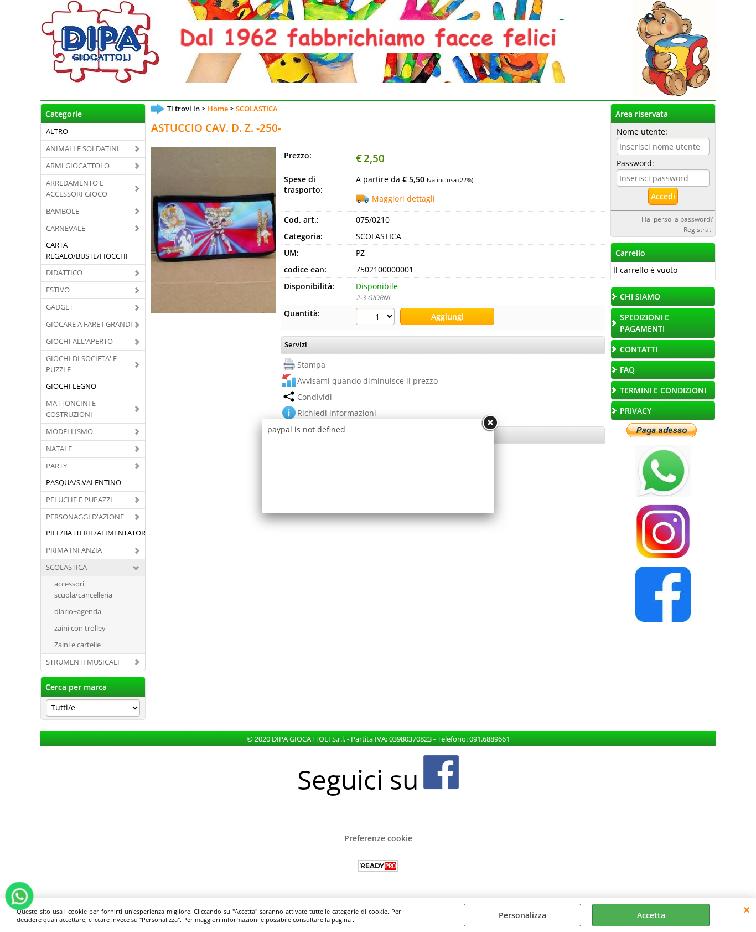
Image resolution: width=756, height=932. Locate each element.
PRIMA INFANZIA (74, 550)
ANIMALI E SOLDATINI (82, 148)
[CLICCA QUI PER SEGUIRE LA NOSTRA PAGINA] (663, 555)
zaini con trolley (80, 628)
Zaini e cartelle (77, 645)
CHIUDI (746, 909)
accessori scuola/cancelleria (83, 589)
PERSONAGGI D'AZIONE (85, 517)
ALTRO (57, 131)
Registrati (698, 229)
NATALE (59, 449)
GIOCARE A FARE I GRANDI (89, 324)
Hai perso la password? (677, 218)
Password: (635, 163)
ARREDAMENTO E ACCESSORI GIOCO (76, 188)
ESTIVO (58, 290)
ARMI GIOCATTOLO (78, 166)
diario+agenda (77, 611)
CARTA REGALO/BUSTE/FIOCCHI (87, 250)
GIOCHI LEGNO (71, 386)
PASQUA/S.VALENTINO (83, 482)
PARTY (56, 466)
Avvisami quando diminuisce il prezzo (367, 380)
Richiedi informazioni (336, 413)
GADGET (59, 307)
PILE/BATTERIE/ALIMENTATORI (95, 533)
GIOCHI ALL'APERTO (79, 341)
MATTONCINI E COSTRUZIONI (71, 408)
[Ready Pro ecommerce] (378, 866)
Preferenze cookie (378, 838)
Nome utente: (642, 131)
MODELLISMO (69, 431)
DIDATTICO (64, 272)
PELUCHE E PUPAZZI (79, 499)
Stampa (311, 364)
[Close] (490, 423)
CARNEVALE (65, 228)
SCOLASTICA (66, 567)
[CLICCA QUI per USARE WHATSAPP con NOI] (663, 493)
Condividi (314, 397)
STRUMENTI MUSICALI (83, 662)
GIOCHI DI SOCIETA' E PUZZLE (81, 363)
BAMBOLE (62, 211)
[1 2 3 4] (376, 318)
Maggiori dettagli (403, 198)
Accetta (651, 915)
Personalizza (522, 915)
